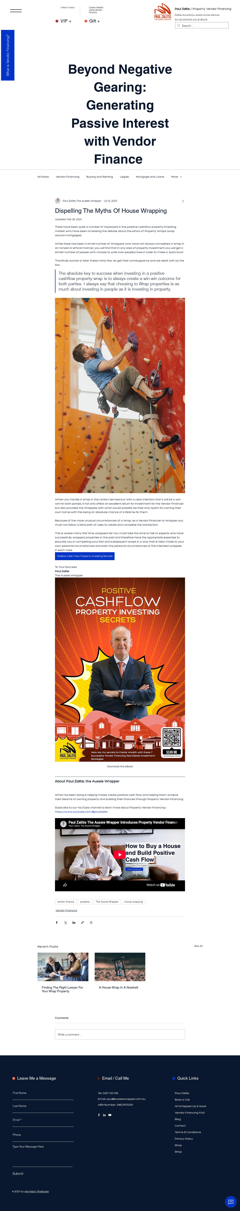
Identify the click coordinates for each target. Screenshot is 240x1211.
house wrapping (134, 901)
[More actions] (183, 201)
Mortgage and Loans (150, 176)
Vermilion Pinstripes (36, 1191)
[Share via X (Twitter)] (65, 922)
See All (198, 946)
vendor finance (65, 901)
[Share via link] (82, 922)
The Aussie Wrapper (107, 901)
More (174, 176)
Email (16, 1119)
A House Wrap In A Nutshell (118, 987)
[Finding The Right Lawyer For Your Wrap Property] (63, 967)
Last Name (19, 1105)
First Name (19, 1092)
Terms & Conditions (188, 1132)
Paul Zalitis (182, 1093)
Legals (124, 176)
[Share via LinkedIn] (74, 922)
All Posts (43, 176)
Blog (178, 1119)
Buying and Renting (99, 176)
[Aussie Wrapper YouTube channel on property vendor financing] (110, 1115)
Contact (180, 1125)
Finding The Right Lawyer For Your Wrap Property (62, 989)
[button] (16, 10)
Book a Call (182, 1099)
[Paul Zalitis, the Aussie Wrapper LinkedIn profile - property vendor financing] (104, 1115)
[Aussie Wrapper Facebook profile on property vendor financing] (99, 1115)
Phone (17, 1134)
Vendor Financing (67, 176)
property (85, 901)
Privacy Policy (184, 1138)
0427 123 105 (110, 1093)
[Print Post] (91, 922)
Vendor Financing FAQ (190, 1112)
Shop (178, 1145)
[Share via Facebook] (56, 922)
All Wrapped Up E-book (190, 1106)
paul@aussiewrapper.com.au (126, 1099)
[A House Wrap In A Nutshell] (120, 967)
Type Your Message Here (28, 1146)
